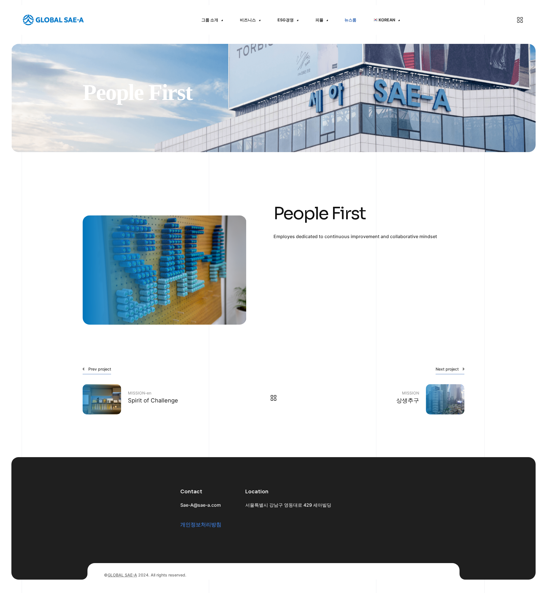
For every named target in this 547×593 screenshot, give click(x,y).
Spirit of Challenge (153, 400)
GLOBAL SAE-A (122, 574)
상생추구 (407, 400)
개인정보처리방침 (200, 524)
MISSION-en (139, 392)
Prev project (99, 369)
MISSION (410, 392)
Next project (447, 369)
